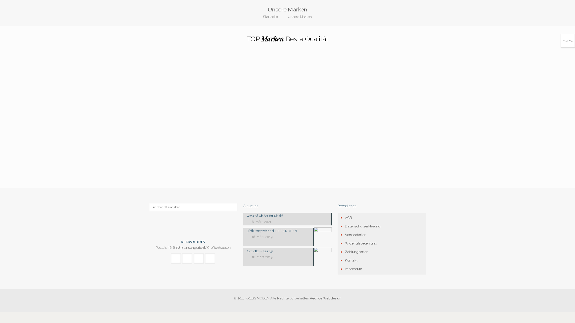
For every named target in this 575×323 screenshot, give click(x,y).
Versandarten (355, 235)
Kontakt (351, 260)
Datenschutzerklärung (362, 226)
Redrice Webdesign (325, 298)
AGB (348, 218)
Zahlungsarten (356, 252)
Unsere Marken (300, 17)
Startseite (270, 17)
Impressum (353, 269)
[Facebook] (287, 305)
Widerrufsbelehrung (361, 243)
